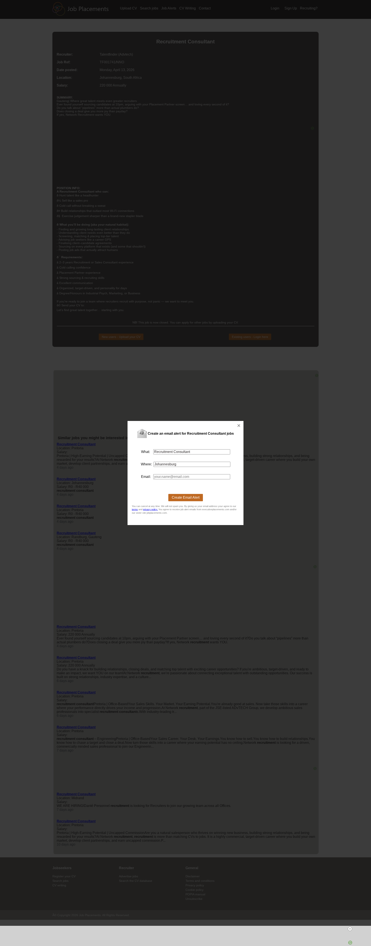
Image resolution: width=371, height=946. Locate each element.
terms (135, 509)
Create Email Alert (185, 497)
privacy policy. (150, 509)
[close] (187, 929)
